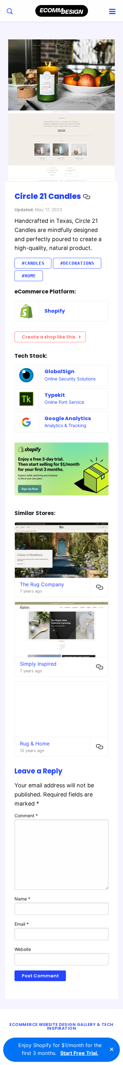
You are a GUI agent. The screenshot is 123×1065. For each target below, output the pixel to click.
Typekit (54, 395)
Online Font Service (64, 402)
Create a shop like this (48, 337)
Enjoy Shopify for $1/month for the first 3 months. (60, 1049)
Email (22, 924)
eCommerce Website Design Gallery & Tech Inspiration (61, 1026)
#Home (29, 275)
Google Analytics (67, 418)
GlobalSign (59, 371)
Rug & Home (35, 743)
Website (23, 949)
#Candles (33, 263)
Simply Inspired (38, 664)
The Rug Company (42, 584)
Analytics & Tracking (65, 425)
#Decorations (77, 263)
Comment (26, 815)
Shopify (54, 311)
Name (22, 898)
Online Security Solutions (70, 378)
